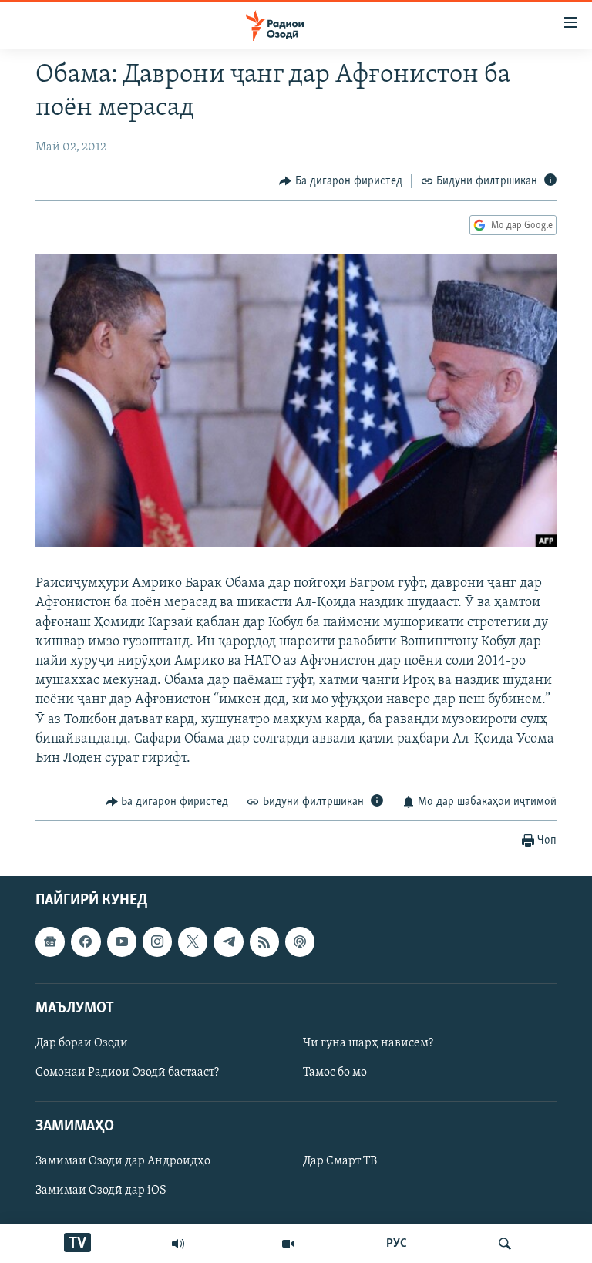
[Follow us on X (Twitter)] (192, 941)
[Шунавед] (178, 1243)
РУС (396, 1244)
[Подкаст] (299, 941)
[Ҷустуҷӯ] (505, 1243)
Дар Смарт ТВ (340, 1161)
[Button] (340, 181)
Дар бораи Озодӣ (81, 1043)
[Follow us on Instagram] (157, 941)
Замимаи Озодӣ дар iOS (100, 1190)
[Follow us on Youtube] (121, 941)
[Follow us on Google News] (50, 941)
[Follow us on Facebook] (85, 941)
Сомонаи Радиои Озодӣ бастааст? (127, 1072)
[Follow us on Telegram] (228, 941)
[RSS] (264, 941)
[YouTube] (288, 1243)
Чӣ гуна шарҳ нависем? (368, 1043)
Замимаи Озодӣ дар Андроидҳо (122, 1161)
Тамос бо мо (335, 1072)
